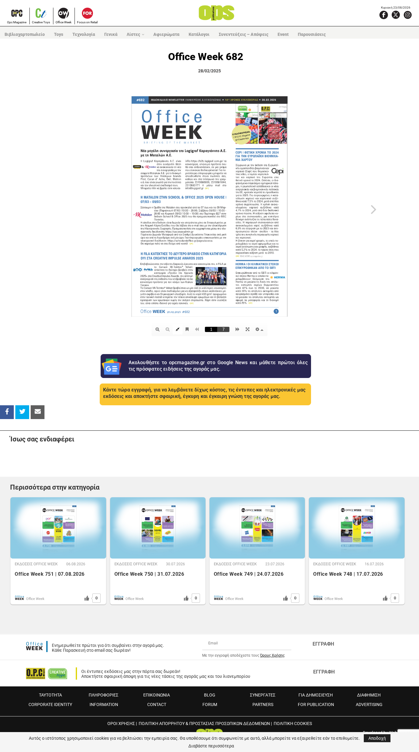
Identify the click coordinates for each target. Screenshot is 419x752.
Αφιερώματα (166, 34)
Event (283, 34)
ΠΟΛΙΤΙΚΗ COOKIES (293, 723)
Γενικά (110, 34)
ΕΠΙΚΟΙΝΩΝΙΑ (156, 695)
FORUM (209, 704)
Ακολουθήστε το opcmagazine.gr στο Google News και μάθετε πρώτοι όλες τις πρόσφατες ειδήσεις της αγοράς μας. (218, 366)
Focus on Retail (87, 22)
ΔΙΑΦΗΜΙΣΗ (369, 695)
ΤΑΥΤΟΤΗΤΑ (50, 695)
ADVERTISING (369, 704)
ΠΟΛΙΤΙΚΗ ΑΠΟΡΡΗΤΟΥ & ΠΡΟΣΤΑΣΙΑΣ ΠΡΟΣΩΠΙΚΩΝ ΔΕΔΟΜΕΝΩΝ (204, 723)
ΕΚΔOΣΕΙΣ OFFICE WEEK (36, 564)
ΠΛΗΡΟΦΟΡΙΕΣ (103, 695)
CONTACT (156, 704)
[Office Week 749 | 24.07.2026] (257, 528)
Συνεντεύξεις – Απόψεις (243, 34)
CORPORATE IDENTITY (50, 704)
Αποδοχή (377, 738)
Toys (58, 34)
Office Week (63, 22)
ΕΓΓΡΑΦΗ (323, 644)
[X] (395, 14)
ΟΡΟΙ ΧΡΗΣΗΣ (121, 723)
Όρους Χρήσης (272, 655)
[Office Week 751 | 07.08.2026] (58, 528)
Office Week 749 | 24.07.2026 (248, 574)
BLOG (209, 695)
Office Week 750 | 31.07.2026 (149, 574)
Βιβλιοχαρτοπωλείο (25, 34)
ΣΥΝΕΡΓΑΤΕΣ (262, 695)
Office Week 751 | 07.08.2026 (49, 574)
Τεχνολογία (83, 34)
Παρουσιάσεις (312, 34)
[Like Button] (86, 598)
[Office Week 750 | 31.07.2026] (158, 528)
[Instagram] (407, 14)
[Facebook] (383, 14)
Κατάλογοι (199, 34)
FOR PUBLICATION (316, 704)
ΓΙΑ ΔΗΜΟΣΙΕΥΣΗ (315, 695)
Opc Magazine (16, 22)
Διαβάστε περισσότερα (211, 746)
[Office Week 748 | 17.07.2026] (356, 528)
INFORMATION (104, 704)
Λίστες (133, 34)
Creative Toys (41, 22)
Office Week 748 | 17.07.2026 (348, 574)
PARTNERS (262, 704)
